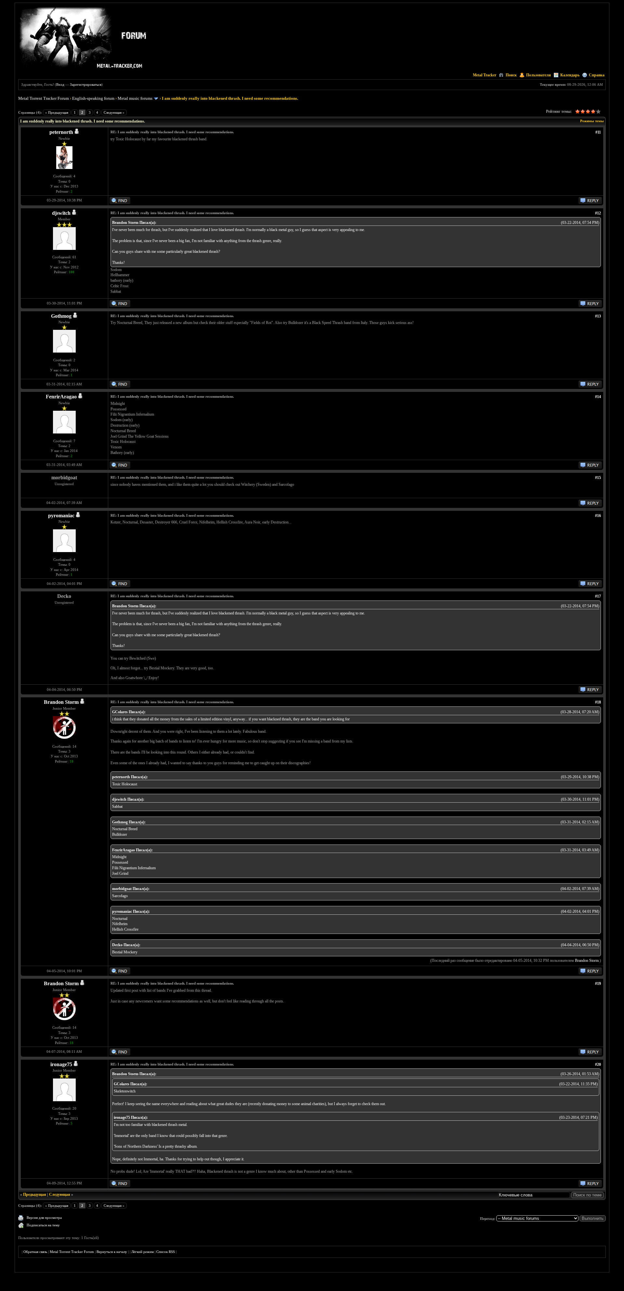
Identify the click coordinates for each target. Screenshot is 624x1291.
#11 (598, 132)
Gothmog (61, 316)
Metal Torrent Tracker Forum (43, 98)
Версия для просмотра (44, 1218)
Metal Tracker (484, 75)
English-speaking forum (93, 98)
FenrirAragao (61, 396)
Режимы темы (592, 121)
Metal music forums (135, 98)
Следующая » (114, 112)
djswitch (61, 213)
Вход (60, 84)
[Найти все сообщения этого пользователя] (120, 203)
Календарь (569, 75)
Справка (596, 75)
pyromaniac (61, 515)
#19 (598, 983)
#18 (598, 702)
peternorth (61, 132)
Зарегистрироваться (85, 84)
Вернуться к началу (112, 1252)
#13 (598, 316)
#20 (598, 1064)
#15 (598, 477)
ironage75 (61, 1064)
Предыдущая (34, 1194)
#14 (598, 396)
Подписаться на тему (43, 1225)
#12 (598, 213)
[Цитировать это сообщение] (590, 202)
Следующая (59, 1194)
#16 (598, 515)
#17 (598, 596)
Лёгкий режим (142, 1252)
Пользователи (538, 75)
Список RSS (165, 1252)
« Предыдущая (56, 112)
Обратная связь (35, 1252)
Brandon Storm (61, 702)
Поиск (511, 75)
